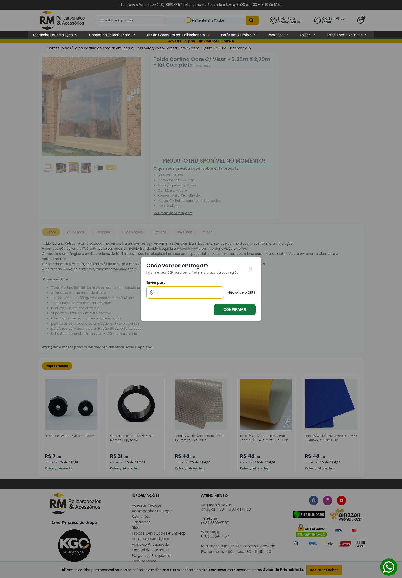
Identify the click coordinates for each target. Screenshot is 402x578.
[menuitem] (55, 35)
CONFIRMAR (234, 310)
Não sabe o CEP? (242, 292)
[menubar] (200, 35)
